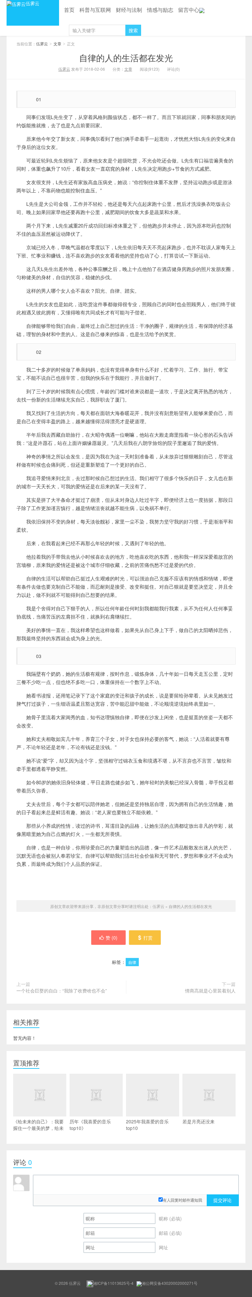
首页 (69, 9)
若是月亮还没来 (198, 1121)
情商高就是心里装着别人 (210, 990)
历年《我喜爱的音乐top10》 (90, 1124)
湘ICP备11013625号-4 (113, 1283)
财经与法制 (129, 9)
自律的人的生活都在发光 (126, 57)
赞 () (111, 937)
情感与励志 (160, 9)
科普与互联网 (95, 9)
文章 (57, 43)
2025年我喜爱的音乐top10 (147, 1124)
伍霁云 (32, 3)
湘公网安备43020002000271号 (170, 1283)
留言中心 (188, 9)
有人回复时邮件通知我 (182, 1200)
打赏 (148, 937)
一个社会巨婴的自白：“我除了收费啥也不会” (61, 990)
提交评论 (222, 1200)
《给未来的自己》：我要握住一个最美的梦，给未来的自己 (38, 1128)
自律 (132, 962)
